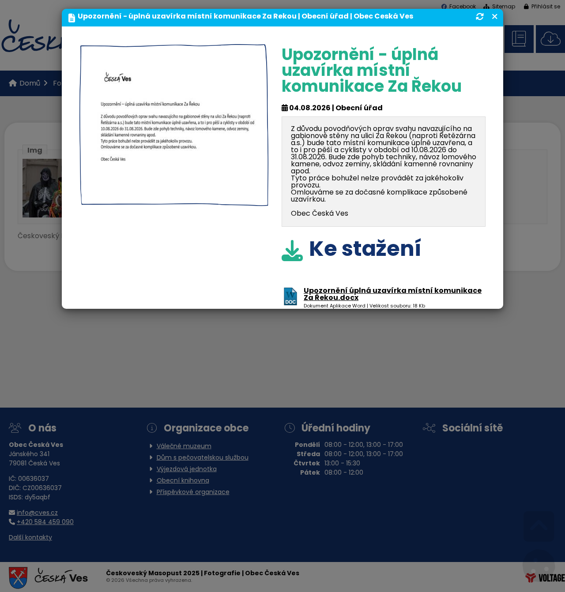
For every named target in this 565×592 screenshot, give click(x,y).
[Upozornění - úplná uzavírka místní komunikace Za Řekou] (174, 198)
